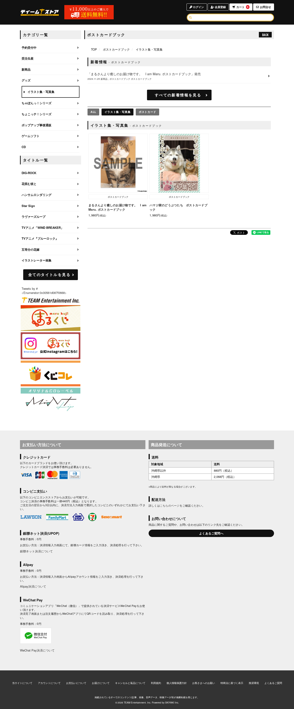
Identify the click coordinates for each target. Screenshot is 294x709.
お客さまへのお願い (203, 683)
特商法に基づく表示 (231, 683)
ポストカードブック (116, 49)
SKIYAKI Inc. (172, 702)
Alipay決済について (33, 586)
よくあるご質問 (273, 683)
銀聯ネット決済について (36, 551)
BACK (265, 34)
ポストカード (147, 112)
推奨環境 (254, 683)
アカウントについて (49, 683)
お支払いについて (76, 683)
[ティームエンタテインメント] (50, 300)
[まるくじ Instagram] (50, 345)
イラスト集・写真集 (117, 112)
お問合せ (265, 7)
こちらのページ (170, 505)
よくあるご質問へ (211, 533)
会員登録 (220, 7)
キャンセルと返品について (130, 683)
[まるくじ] (50, 318)
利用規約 (156, 683)
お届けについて (101, 683)
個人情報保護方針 (177, 683)
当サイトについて (22, 683)
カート (242, 7)
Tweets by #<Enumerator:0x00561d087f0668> (44, 290)
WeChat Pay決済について (37, 650)
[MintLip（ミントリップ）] (50, 401)
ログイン (198, 7)
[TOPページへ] (40, 12)
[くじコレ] (50, 374)
